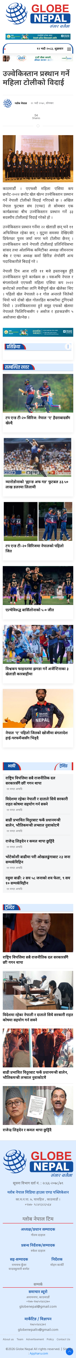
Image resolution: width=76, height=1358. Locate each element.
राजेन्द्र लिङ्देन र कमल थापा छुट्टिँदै (30, 841)
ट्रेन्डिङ (10, 908)
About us (8, 1339)
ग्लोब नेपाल (21, 103)
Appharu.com (39, 1354)
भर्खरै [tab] (11, 766)
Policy (50, 1339)
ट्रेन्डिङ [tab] (64, 766)
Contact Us (63, 1339)
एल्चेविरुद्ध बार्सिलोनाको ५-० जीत (30, 610)
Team (20, 1339)
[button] (69, 49)
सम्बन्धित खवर (17, 367)
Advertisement (35, 1339)
